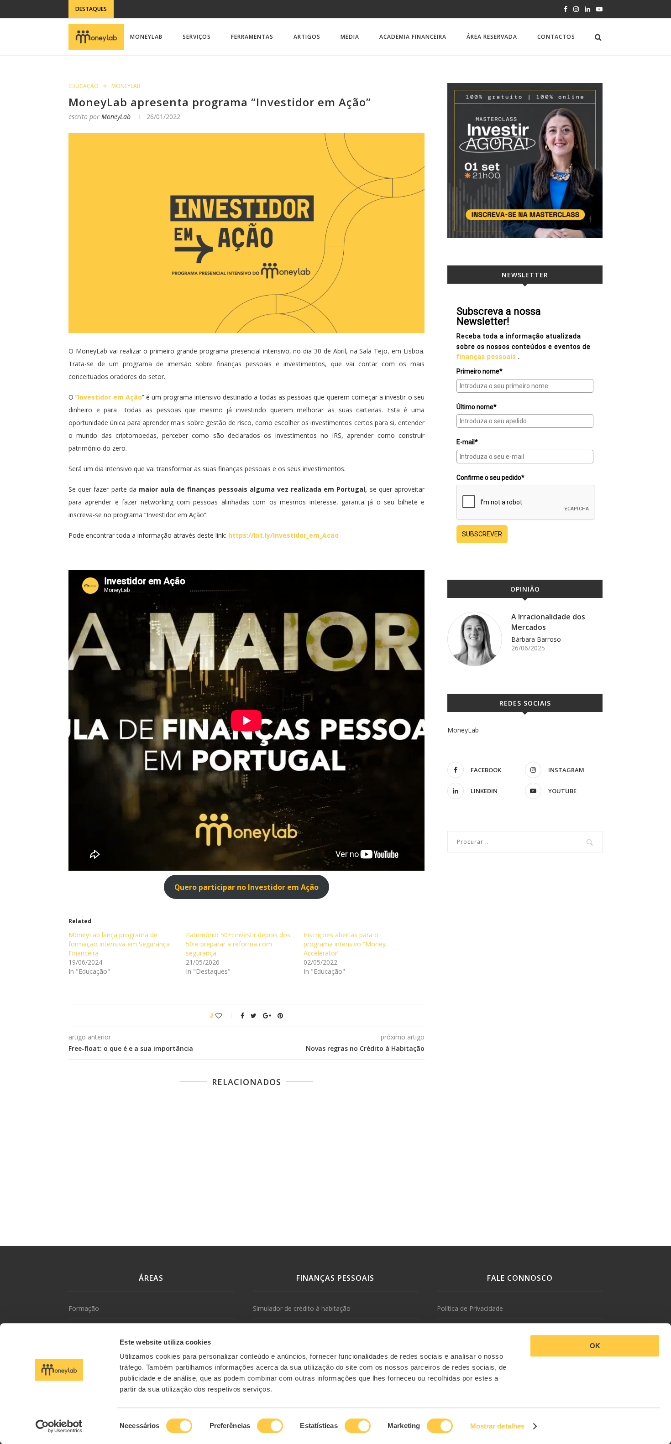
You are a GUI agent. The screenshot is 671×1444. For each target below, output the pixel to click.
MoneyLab (146, 37)
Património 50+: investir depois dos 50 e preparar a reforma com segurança (238, 943)
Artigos (307, 37)
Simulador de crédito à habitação (302, 1308)
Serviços (197, 37)
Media (350, 37)
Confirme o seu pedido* (490, 477)
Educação (83, 86)
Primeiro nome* (479, 371)
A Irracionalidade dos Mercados (548, 622)
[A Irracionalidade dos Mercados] (474, 639)
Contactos (556, 37)
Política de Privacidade (470, 1308)
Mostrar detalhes (497, 1426)
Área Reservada (492, 37)
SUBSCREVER (482, 534)
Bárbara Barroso (536, 639)
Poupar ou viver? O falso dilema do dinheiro (166, 64)
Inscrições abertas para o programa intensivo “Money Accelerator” (345, 943)
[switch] (270, 1425)
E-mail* (467, 442)
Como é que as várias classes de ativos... (159, 82)
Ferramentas (252, 37)
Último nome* (476, 406)
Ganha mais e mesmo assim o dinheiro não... (163, 73)
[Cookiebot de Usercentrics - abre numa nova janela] (59, 1426)
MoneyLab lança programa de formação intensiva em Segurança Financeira (119, 943)
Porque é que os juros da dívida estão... (181, 9)
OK (595, 1346)
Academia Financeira (412, 37)
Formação (83, 1308)
